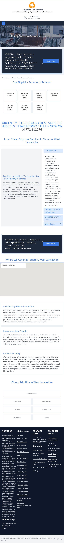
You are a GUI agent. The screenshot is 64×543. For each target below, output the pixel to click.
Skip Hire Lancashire (32, 9)
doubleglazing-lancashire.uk (52, 455)
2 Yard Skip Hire (22, 468)
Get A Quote (51, 61)
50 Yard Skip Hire (22, 495)
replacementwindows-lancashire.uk (55, 465)
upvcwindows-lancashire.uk (52, 460)
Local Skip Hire (22, 442)
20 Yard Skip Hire (22, 492)
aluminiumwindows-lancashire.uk (54, 449)
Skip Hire (20, 435)
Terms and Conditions (39, 467)
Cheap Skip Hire (22, 439)
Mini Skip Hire (21, 445)
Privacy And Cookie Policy (39, 463)
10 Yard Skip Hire (22, 482)
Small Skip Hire (22, 448)
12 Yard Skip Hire (22, 485)
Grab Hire (20, 455)
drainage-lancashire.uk (52, 444)
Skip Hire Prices (22, 465)
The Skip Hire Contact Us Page (24, 499)
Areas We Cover (38, 450)
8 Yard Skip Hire (22, 478)
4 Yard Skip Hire (22, 472)
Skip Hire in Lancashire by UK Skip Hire (24, 505)
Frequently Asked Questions (38, 454)
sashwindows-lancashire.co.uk (53, 439)
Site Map (35, 471)
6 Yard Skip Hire (22, 475)
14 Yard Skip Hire (22, 488)
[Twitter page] (62, 539)
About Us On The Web (40, 459)
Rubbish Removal (22, 458)
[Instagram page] (58, 539)
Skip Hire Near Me (23, 452)
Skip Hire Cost (21, 462)
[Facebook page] (54, 539)
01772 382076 (32, 129)
